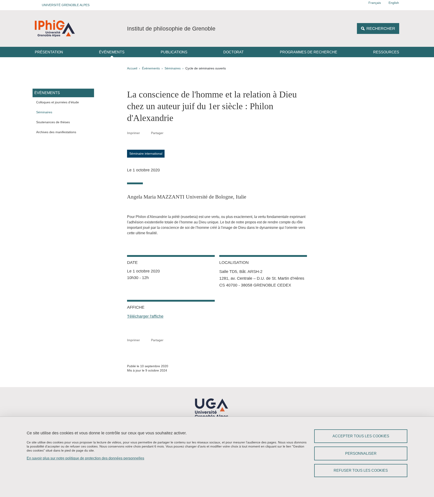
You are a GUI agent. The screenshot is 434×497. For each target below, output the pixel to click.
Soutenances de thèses (53, 122)
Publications (174, 52)
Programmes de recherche (308, 52)
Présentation (49, 52)
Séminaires (173, 68)
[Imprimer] (145, 133)
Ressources (386, 52)
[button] (64, 5)
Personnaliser (361, 453)
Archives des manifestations (56, 132)
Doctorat (233, 52)
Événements (112, 52)
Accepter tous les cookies (361, 436)
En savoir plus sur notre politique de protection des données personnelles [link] (85, 458)
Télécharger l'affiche (145, 316)
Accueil (132, 68)
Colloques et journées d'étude (57, 102)
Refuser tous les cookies (361, 470)
